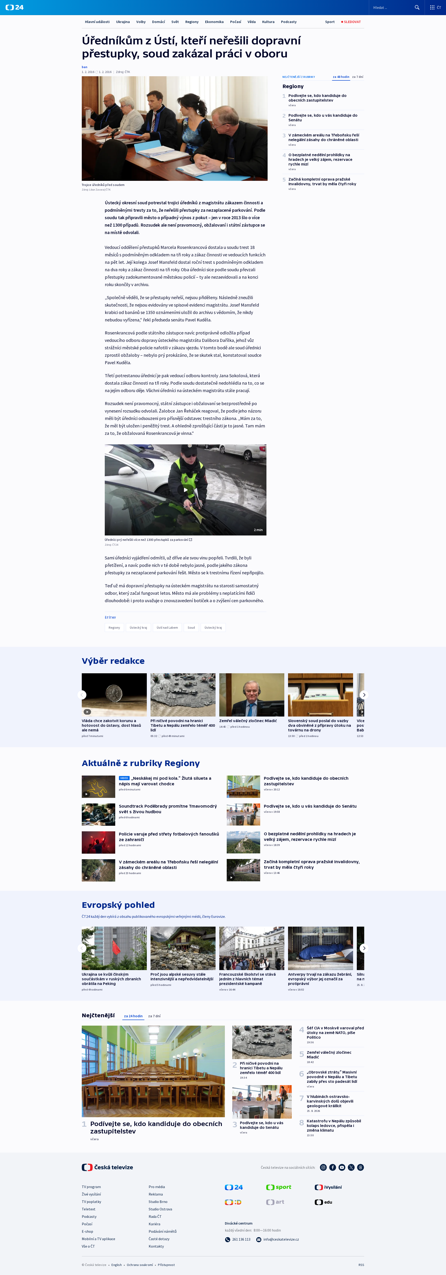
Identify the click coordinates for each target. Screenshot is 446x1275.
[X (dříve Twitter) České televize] (351, 1167)
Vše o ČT (88, 1246)
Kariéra (154, 1224)
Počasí (235, 21)
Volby (141, 21)
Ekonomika (214, 21)
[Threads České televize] (360, 1167)
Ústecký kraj (138, 627)
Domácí (158, 21)
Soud (191, 627)
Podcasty (289, 21)
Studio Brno (158, 1201)
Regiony (192, 21)
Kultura (268, 21)
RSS (361, 1265)
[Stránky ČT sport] (278, 1187)
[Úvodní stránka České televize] (108, 1167)
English (116, 1265)
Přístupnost (166, 1265)
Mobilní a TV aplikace (98, 1238)
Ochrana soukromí (140, 1265)
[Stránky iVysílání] (328, 1187)
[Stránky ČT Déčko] (233, 1201)
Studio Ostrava (160, 1209)
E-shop (87, 1231)
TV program (91, 1186)
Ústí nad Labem (167, 627)
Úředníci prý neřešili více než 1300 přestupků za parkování (146, 540)
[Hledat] (417, 7)
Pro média (157, 1186)
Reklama (156, 1194)
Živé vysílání (91, 1194)
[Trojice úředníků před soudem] (175, 128)
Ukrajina (123, 21)
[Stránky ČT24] (234, 1187)
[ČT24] (14, 7)
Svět (175, 21)
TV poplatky (91, 1201)
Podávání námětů (163, 1231)
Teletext (88, 1209)
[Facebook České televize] (332, 1167)
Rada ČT (155, 1216)
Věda (252, 21)
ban (84, 67)
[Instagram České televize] (323, 1167)
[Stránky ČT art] (275, 1201)
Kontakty (156, 1246)
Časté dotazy (159, 1238)
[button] (185, 489)
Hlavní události (97, 21)
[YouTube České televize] (342, 1167)
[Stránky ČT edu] (323, 1201)
